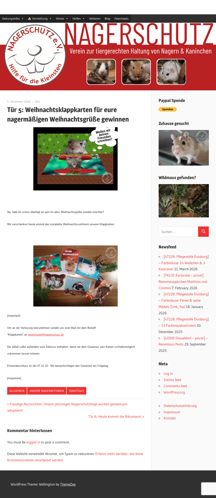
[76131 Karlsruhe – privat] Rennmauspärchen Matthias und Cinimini (183, 281)
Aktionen (94, 18)
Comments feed (175, 386)
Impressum (172, 412)
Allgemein (16, 391)
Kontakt (170, 418)
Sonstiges (76, 391)
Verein (60, 18)
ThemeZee (68, 484)
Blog (107, 18)
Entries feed (172, 380)
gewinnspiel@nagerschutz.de (46, 334)
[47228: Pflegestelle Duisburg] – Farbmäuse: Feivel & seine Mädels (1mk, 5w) (184, 300)
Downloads (121, 18)
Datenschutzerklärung (180, 405)
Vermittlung (40, 18)
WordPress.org (174, 392)
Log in (168, 373)
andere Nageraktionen (47, 391)
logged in (33, 442)
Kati (37, 101)
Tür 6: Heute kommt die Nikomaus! (114, 416)
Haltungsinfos (11, 18)
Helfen (77, 18)
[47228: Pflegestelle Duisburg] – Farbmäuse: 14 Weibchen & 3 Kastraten (184, 262)
